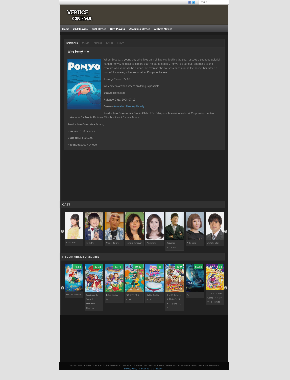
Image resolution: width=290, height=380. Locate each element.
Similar (120, 43)
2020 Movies (80, 28)
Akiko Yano (191, 243)
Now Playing (117, 28)
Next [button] (225, 231)
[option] (74, 229)
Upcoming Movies (139, 28)
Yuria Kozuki (71, 243)
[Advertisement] (144, 338)
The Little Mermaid (73, 295)
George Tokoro (112, 243)
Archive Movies (162, 29)
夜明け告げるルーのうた (133, 297)
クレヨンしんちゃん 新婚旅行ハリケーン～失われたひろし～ (174, 301)
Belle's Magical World (112, 297)
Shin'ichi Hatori (213, 243)
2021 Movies (99, 28)
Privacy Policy (130, 369)
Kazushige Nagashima (171, 245)
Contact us (144, 369)
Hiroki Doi (90, 243)
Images (109, 43)
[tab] (72, 43)
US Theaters (156, 369)
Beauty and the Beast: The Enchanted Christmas (92, 301)
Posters (98, 43)
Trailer (85, 43)
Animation (119, 106)
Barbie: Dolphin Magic (153, 297)
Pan (188, 295)
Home (65, 28)
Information (72, 43)
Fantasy (131, 106)
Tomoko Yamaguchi (134, 243)
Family (140, 106)
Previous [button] (62, 231)
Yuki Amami (151, 243)
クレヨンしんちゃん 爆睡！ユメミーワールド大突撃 (214, 297)
